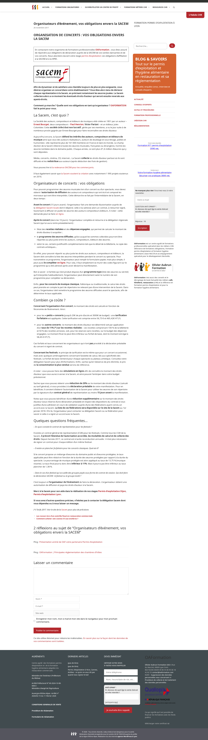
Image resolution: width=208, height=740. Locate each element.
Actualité (138, 99)
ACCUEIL (46, 7)
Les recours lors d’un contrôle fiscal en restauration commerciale (64, 516)
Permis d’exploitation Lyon (47, 494)
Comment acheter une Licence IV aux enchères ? (57, 519)
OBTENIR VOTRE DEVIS (113, 663)
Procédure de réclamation (42, 711)
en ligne (60, 213)
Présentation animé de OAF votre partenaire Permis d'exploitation (70, 542)
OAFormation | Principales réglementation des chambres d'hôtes (70, 552)
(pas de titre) (73, 663)
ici (168, 723)
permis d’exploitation (91, 55)
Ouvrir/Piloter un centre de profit (101, 7)
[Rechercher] (172, 45)
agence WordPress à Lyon (127, 736)
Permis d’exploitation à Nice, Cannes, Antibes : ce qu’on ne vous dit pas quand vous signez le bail (83, 672)
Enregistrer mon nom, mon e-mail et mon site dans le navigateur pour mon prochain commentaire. (76, 620)
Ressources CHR (160, 7)
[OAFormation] (35, 7)
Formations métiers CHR (135, 7)
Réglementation (141, 126)
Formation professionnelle (147, 115)
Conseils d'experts (143, 104)
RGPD (171, 232)
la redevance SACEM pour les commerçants (73, 167)
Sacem (64, 509)
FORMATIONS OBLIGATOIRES (67, 7)
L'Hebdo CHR (195, 14)
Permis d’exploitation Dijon (112, 491)
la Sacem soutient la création (75, 173)
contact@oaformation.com (162, 672)
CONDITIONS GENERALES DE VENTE (46, 704)
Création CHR (140, 120)
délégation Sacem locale (47, 207)
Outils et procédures (144, 110)
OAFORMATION (118, 105)
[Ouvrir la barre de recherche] (174, 7)
